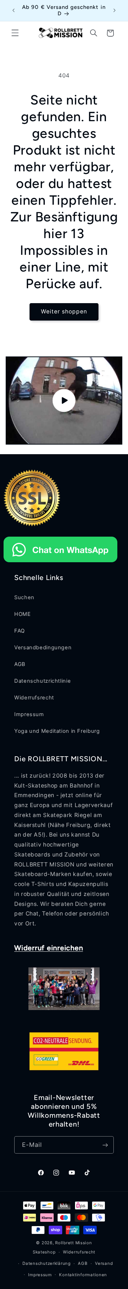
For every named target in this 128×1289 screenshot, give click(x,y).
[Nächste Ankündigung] (114, 10)
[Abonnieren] (105, 1145)
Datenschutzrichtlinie (42, 681)
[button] (15, 33)
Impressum (29, 714)
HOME (22, 614)
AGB (20, 664)
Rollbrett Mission (73, 1242)
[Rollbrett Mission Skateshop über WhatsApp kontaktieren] (60, 563)
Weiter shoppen (64, 311)
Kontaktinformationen (83, 1274)
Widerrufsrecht (34, 697)
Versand (104, 1263)
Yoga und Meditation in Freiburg (57, 731)
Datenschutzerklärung (46, 1263)
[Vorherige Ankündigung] (13, 10)
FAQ (19, 631)
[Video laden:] (64, 400)
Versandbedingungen (42, 647)
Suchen (24, 597)
